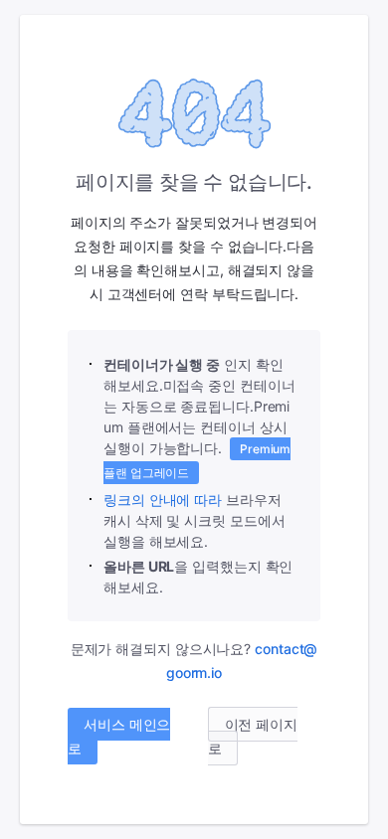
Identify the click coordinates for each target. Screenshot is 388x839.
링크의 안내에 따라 (162, 499)
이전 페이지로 (252, 736)
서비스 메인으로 (119, 736)
